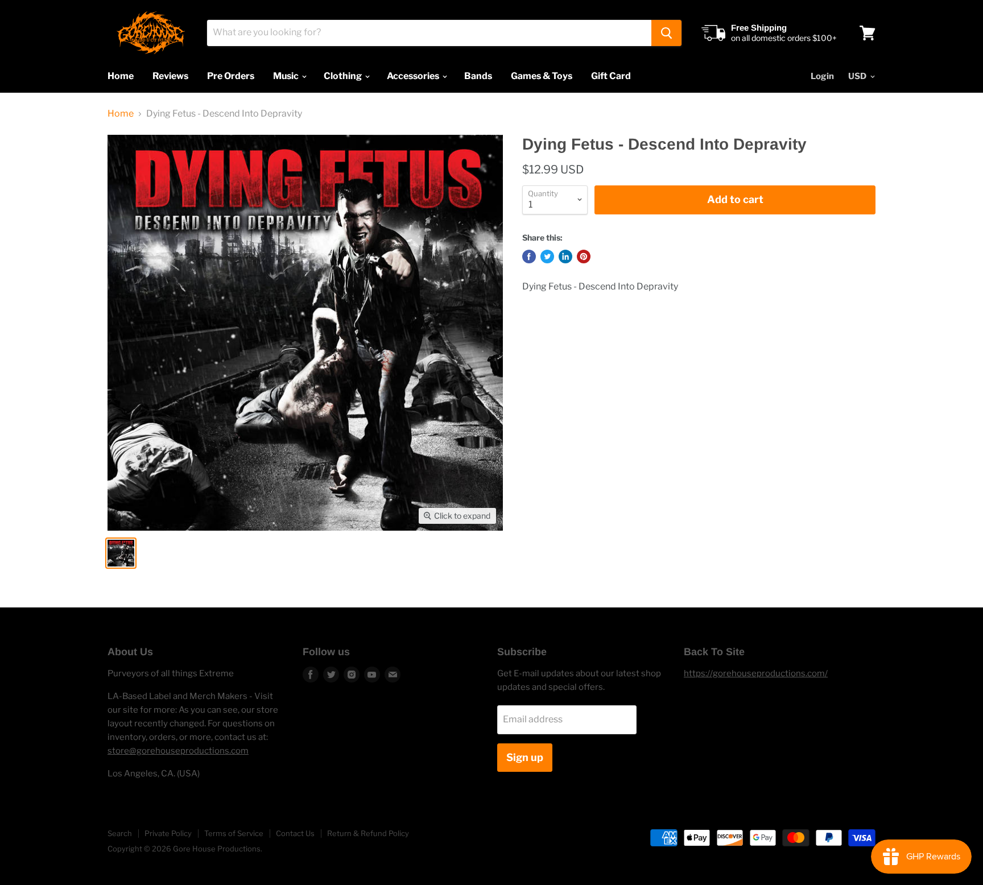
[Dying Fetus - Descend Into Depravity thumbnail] (120, 553)
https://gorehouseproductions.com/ (756, 673)
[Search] (666, 33)
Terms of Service (233, 833)
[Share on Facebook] (529, 256)
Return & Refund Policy (368, 833)
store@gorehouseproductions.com (178, 751)
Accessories (414, 76)
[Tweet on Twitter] (547, 256)
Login (822, 76)
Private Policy (168, 833)
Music (286, 76)
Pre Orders (230, 76)
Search (120, 833)
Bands (478, 76)
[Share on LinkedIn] (565, 256)
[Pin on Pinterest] (583, 256)
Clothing (344, 76)
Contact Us (295, 833)
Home (121, 76)
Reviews (170, 76)
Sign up (524, 757)
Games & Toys (541, 76)
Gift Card (611, 76)
